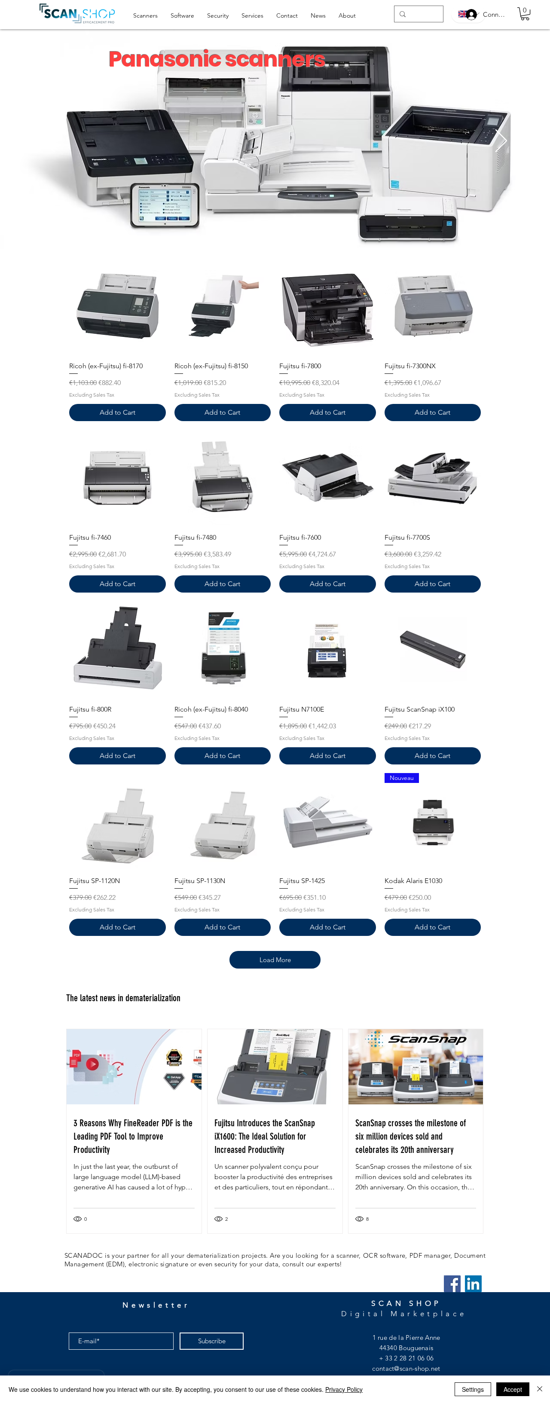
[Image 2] (283, 232)
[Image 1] (274, 232)
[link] (525, 13)
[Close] (540, 1389)
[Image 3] (267, 232)
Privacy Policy (344, 1389)
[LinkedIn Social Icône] (473, 1283)
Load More (275, 960)
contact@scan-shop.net (406, 1368)
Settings (473, 1389)
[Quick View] (117, 306)
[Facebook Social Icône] (452, 1283)
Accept (513, 1389)
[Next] (501, 141)
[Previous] (49, 141)
